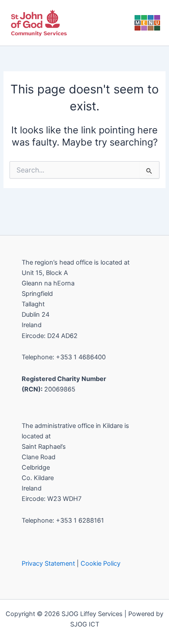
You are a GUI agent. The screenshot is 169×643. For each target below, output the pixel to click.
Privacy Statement (48, 563)
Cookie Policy (100, 563)
